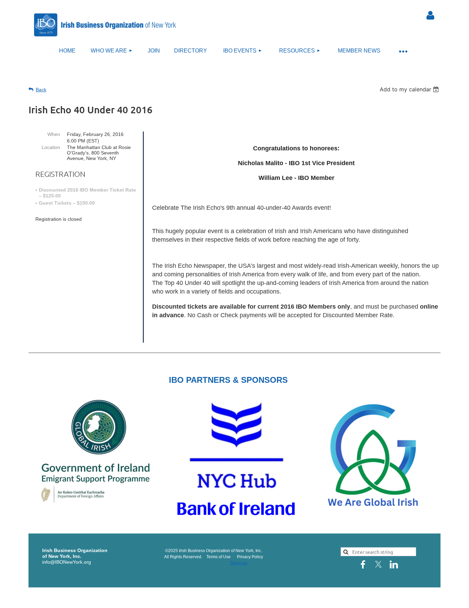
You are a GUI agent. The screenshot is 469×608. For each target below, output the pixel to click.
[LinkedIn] (394, 564)
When (53, 134)
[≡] (402, 51)
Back (41, 89)
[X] (378, 564)
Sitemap (239, 562)
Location (51, 147)
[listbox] (410, 89)
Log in (430, 15)
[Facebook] (363, 564)
